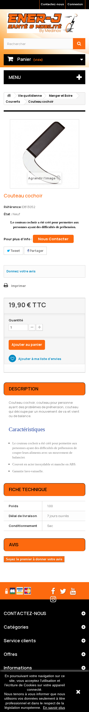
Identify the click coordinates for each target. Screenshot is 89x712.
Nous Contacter (53, 238)
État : (8, 214)
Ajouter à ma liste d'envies (39, 358)
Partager (36, 250)
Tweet (15, 250)
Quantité (16, 320)
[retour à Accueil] (9, 96)
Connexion (75, 4)
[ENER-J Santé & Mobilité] (42, 23)
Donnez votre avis (21, 271)
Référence (12, 207)
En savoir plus (54, 708)
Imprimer (18, 286)
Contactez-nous (52, 4)
